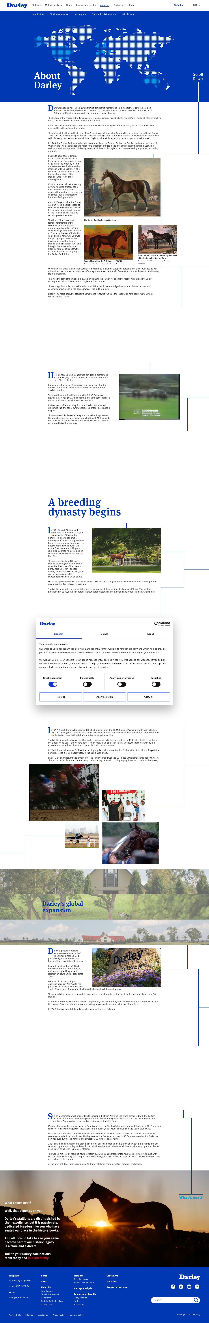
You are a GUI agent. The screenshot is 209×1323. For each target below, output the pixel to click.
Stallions (36, 5)
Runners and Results (85, 1294)
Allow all (148, 697)
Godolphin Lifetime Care (103, 14)
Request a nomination (84, 1283)
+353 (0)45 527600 (19, 1286)
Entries (77, 1301)
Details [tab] (104, 634)
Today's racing (80, 1298)
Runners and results (86, 5)
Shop (131, 5)
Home (44, 1276)
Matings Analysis (83, 1288)
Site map (29, 1315)
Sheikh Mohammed (59, 14)
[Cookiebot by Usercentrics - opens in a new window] (156, 624)
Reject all (60, 697)
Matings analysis (53, 5)
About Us (46, 1287)
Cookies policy (77, 1315)
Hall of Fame (127, 14)
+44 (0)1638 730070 (20, 1281)
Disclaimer (43, 1315)
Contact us (119, 5)
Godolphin (80, 14)
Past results (79, 1305)
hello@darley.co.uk (18, 1298)
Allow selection (104, 697)
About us (104, 5)
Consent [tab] (58, 634)
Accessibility (15, 1315)
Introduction (38, 14)
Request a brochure (116, 1287)
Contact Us (112, 1276)
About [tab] (150, 634)
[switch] (87, 684)
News (69, 5)
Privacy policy (58, 1315)
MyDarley (111, 1281)
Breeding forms (81, 1279)
